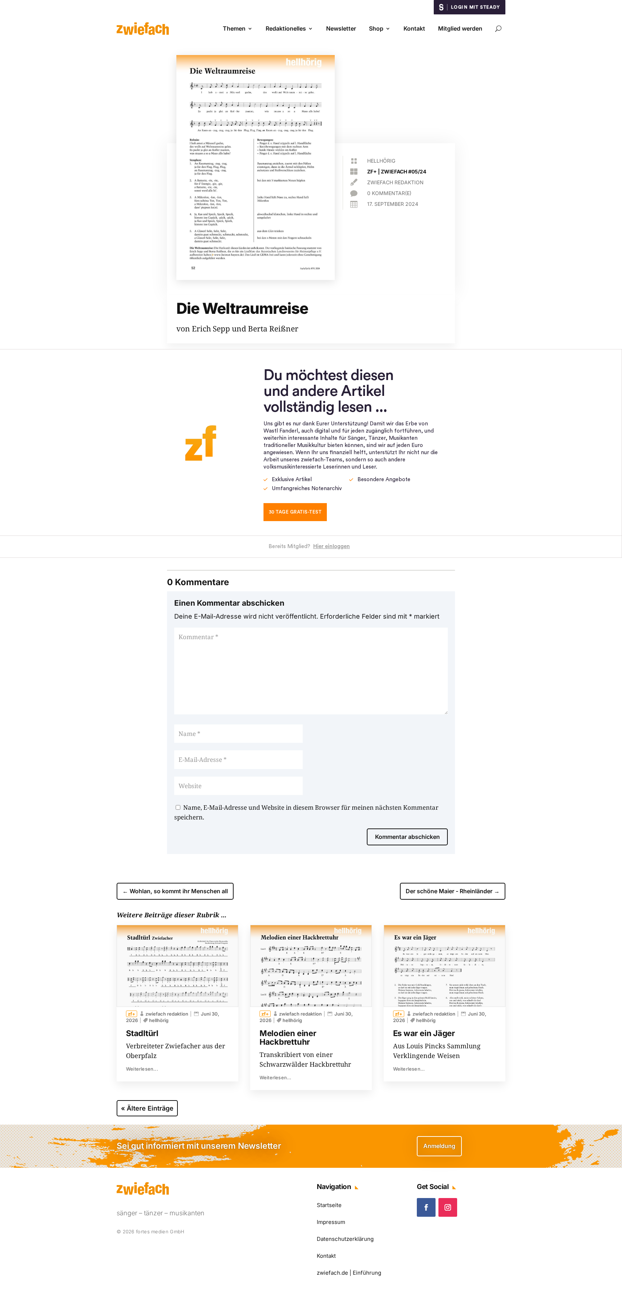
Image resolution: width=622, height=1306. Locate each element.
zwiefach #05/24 (403, 171)
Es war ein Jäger (424, 1033)
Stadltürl (142, 1033)
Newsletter (341, 28)
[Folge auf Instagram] (447, 1207)
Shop (376, 28)
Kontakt (414, 28)
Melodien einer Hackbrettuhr (288, 1038)
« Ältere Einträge (147, 1108)
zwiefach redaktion (395, 182)
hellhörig (381, 161)
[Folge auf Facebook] (426, 1207)
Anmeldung (439, 1145)
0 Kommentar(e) (389, 193)
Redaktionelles (286, 28)
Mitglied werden (460, 28)
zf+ (372, 171)
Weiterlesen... (142, 1068)
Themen (234, 28)
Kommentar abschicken (407, 836)
